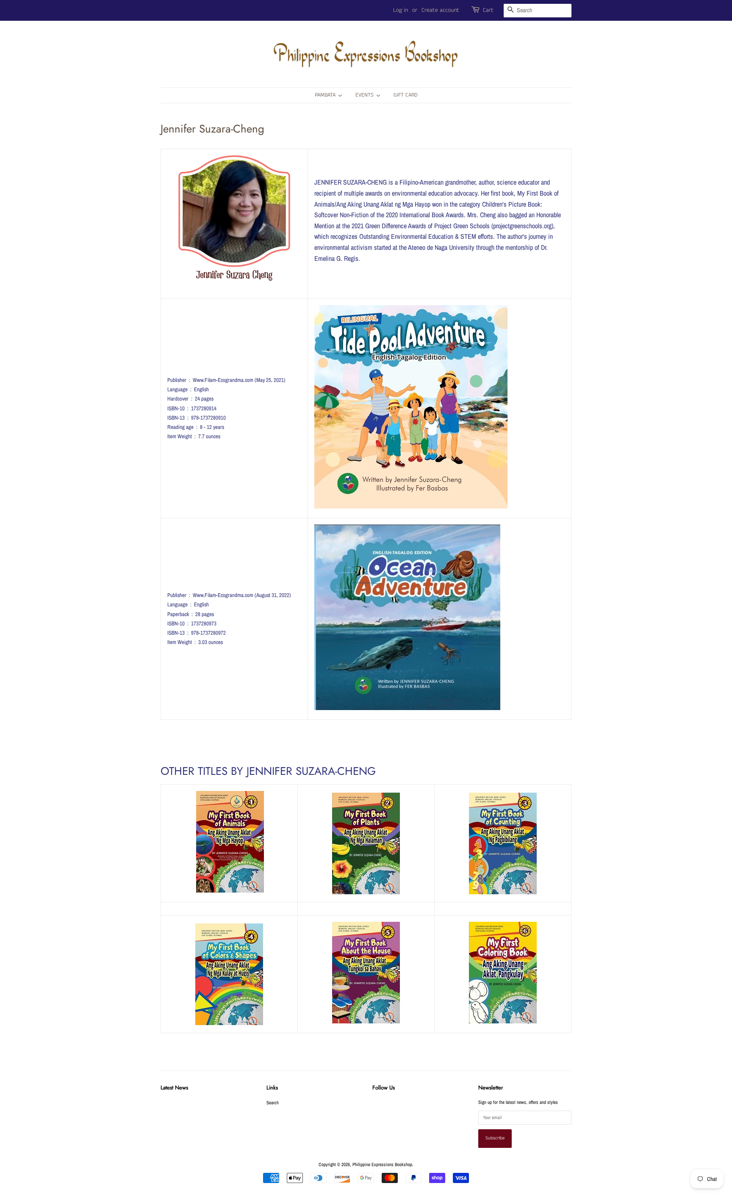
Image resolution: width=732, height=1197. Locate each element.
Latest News (174, 1088)
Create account (440, 10)
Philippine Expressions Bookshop (382, 1164)
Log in (400, 10)
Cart (488, 10)
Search (272, 1103)
